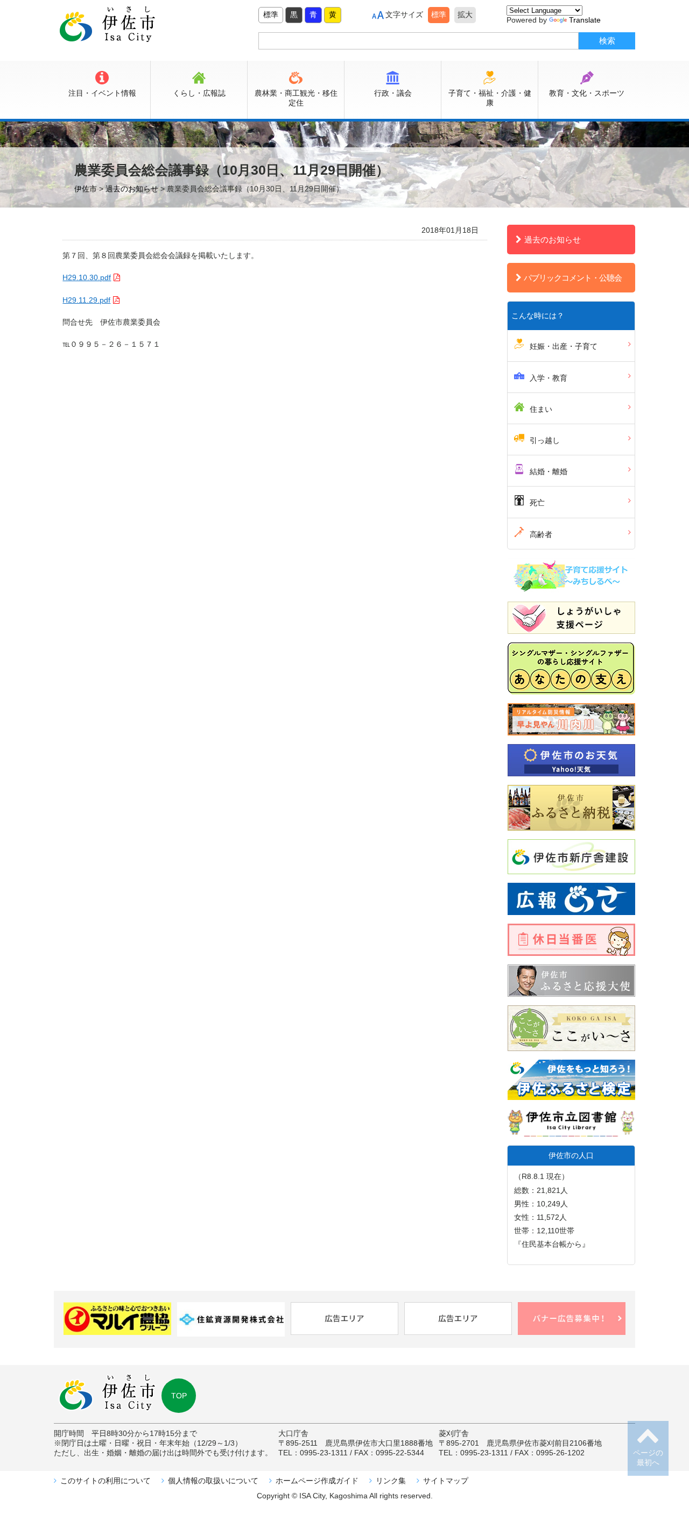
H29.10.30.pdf (86, 277)
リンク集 (391, 1480)
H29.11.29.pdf (86, 300)
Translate (585, 20)
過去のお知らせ (552, 239)
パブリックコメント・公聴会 (573, 277)
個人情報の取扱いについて (213, 1480)
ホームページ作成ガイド (317, 1480)
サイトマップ (445, 1480)
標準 (270, 14)
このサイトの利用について (105, 1480)
